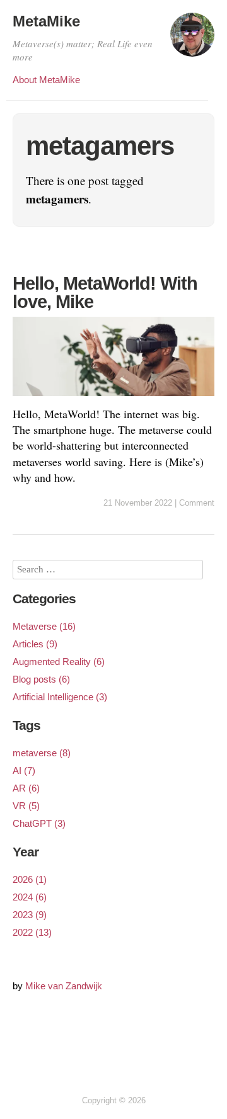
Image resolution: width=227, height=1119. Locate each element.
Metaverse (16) (44, 626)
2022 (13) (32, 932)
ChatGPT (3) (39, 823)
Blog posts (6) (41, 679)
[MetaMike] (192, 40)
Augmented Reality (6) (59, 661)
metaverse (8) (42, 752)
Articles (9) (35, 644)
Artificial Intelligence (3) (60, 696)
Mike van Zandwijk (63, 985)
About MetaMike (46, 79)
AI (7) (24, 770)
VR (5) (26, 805)
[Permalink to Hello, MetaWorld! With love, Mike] (113, 398)
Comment (196, 503)
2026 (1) (30, 879)
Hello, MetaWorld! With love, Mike (105, 292)
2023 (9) (30, 914)
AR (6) (26, 788)
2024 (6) (30, 897)
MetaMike (46, 21)
